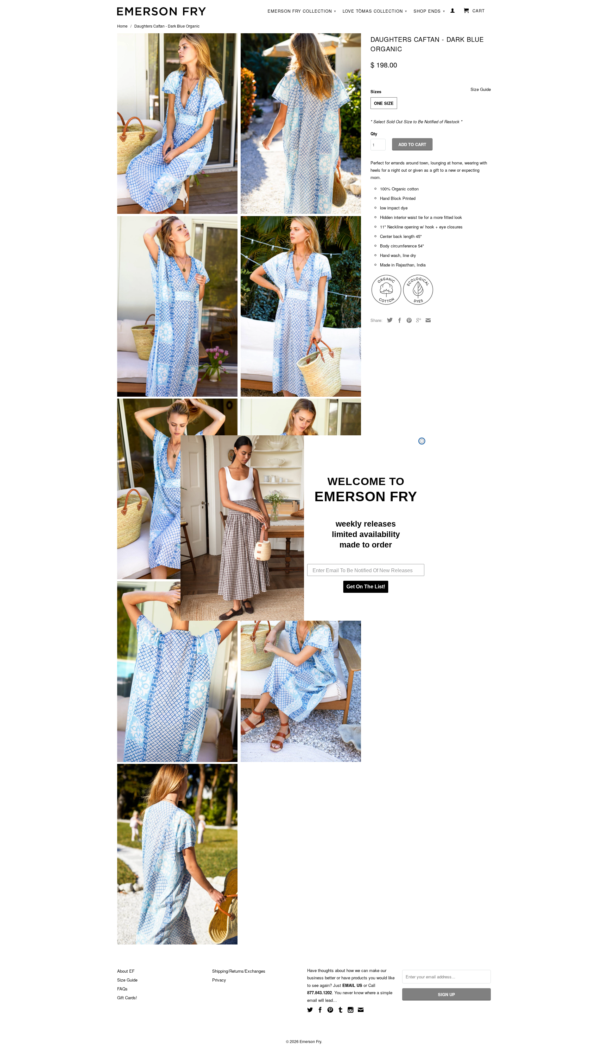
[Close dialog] (422, 441)
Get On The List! (365, 586)
